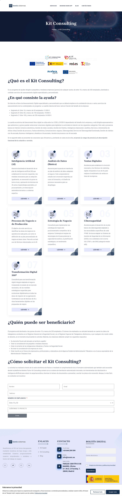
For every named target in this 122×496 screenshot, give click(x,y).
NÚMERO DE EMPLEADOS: (17, 398)
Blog (77, 5)
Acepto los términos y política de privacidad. (102, 465)
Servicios (53, 5)
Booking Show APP (66, 5)
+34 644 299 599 (69, 450)
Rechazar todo (97, 492)
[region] (61, 490)
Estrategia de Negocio (60, 220)
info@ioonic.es (69, 457)
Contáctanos (86, 5)
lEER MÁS (24, 198)
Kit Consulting (44, 452)
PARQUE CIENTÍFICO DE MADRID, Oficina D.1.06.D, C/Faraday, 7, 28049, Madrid (72, 467)
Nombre (88, 447)
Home (54, 29)
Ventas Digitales (93, 161)
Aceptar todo (113, 492)
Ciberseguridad (92, 220)
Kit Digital (43, 448)
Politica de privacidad (41, 493)
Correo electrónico (92, 455)
